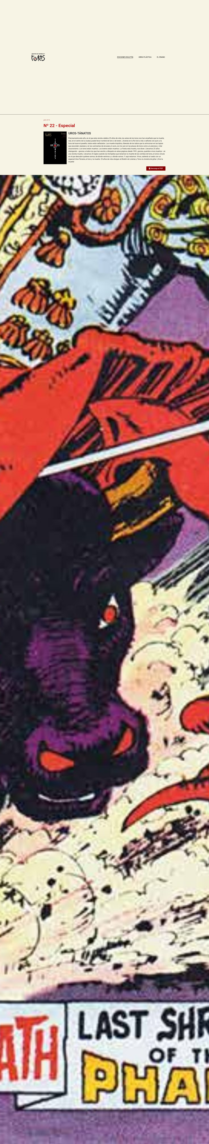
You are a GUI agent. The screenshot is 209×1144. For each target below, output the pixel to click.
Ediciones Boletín (125, 57)
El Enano (161, 57)
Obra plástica (145, 57)
